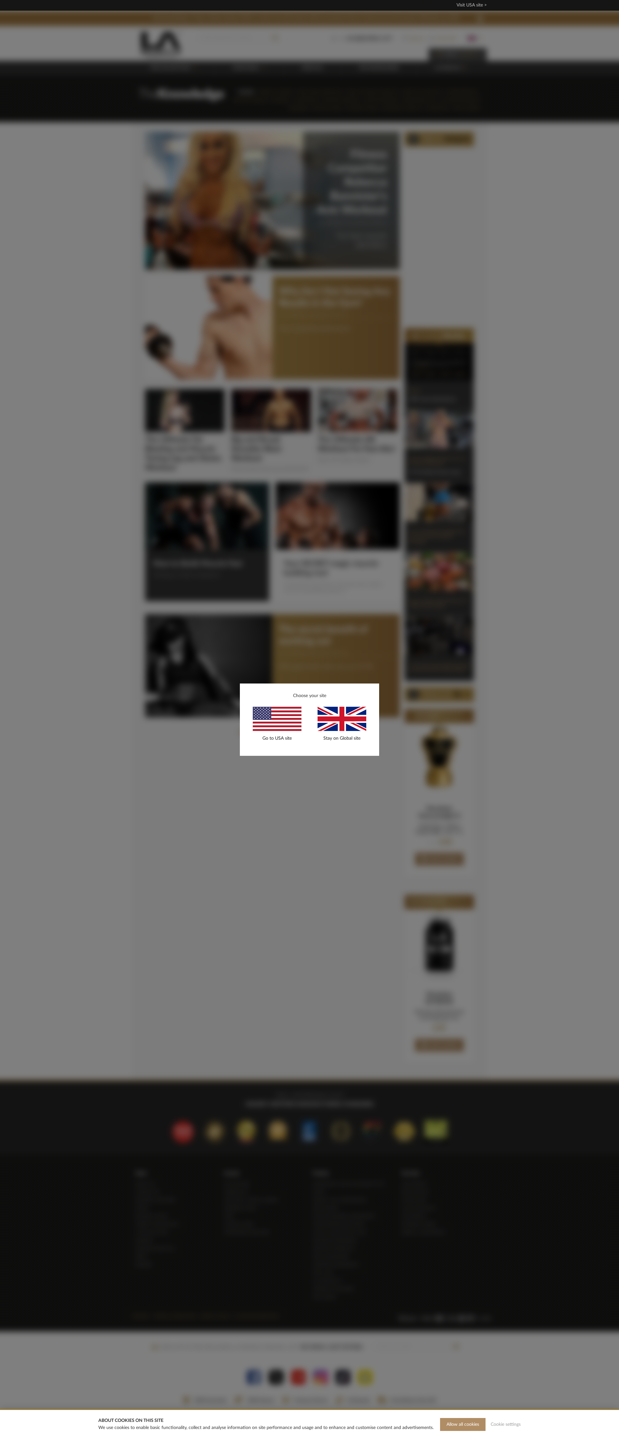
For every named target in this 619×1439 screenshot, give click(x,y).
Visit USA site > (472, 5)
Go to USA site (277, 738)
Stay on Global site (341, 738)
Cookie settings (506, 1424)
